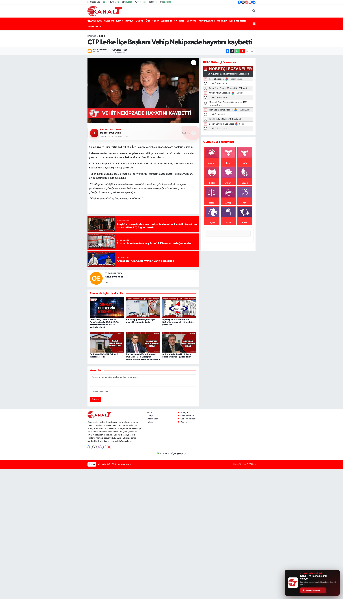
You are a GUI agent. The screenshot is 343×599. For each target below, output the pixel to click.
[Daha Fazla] (242, 51)
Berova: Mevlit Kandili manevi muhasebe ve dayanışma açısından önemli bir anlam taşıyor (143, 356)
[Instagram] (99, 447)
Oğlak (212, 222)
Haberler (91, 36)
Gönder (96, 399)
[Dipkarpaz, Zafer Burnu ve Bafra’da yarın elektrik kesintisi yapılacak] (179, 307)
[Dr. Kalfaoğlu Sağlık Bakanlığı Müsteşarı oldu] (107, 342)
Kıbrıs (119, 21)
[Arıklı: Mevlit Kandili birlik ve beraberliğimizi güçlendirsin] (179, 342)
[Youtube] (109, 447)
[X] (94, 447)
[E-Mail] (107, 283)
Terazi (212, 203)
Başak (245, 183)
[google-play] (178, 453)
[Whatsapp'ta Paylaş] (237, 51)
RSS (93, 464)
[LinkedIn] (104, 447)
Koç (228, 163)
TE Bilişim (251, 464)
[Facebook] (89, 447)
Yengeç (212, 163)
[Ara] (254, 11)
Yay (245, 203)
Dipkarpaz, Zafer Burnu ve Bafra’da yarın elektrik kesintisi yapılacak (178, 322)
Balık (244, 222)
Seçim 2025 (94, 27)
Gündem (109, 21)
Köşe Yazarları (237, 21)
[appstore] (163, 453)
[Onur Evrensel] (96, 278)
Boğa (244, 163)
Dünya (139, 21)
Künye (184, 422)
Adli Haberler (169, 21)
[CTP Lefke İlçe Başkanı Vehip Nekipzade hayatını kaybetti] (143, 90)
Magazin (222, 21)
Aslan (228, 183)
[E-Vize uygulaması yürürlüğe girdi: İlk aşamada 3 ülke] (143, 307)
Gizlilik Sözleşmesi (189, 419)
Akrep (228, 203)
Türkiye (129, 21)
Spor (181, 21)
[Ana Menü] (254, 24)
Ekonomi (191, 21)
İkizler (212, 183)
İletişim (150, 422)
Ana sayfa (96, 21)
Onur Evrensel (114, 276)
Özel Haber (152, 21)
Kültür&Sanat (207, 21)
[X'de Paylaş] (232, 51)
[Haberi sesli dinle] (94, 133)
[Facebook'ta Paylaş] (227, 51)
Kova (228, 222)
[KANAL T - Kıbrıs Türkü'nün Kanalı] (104, 11)
